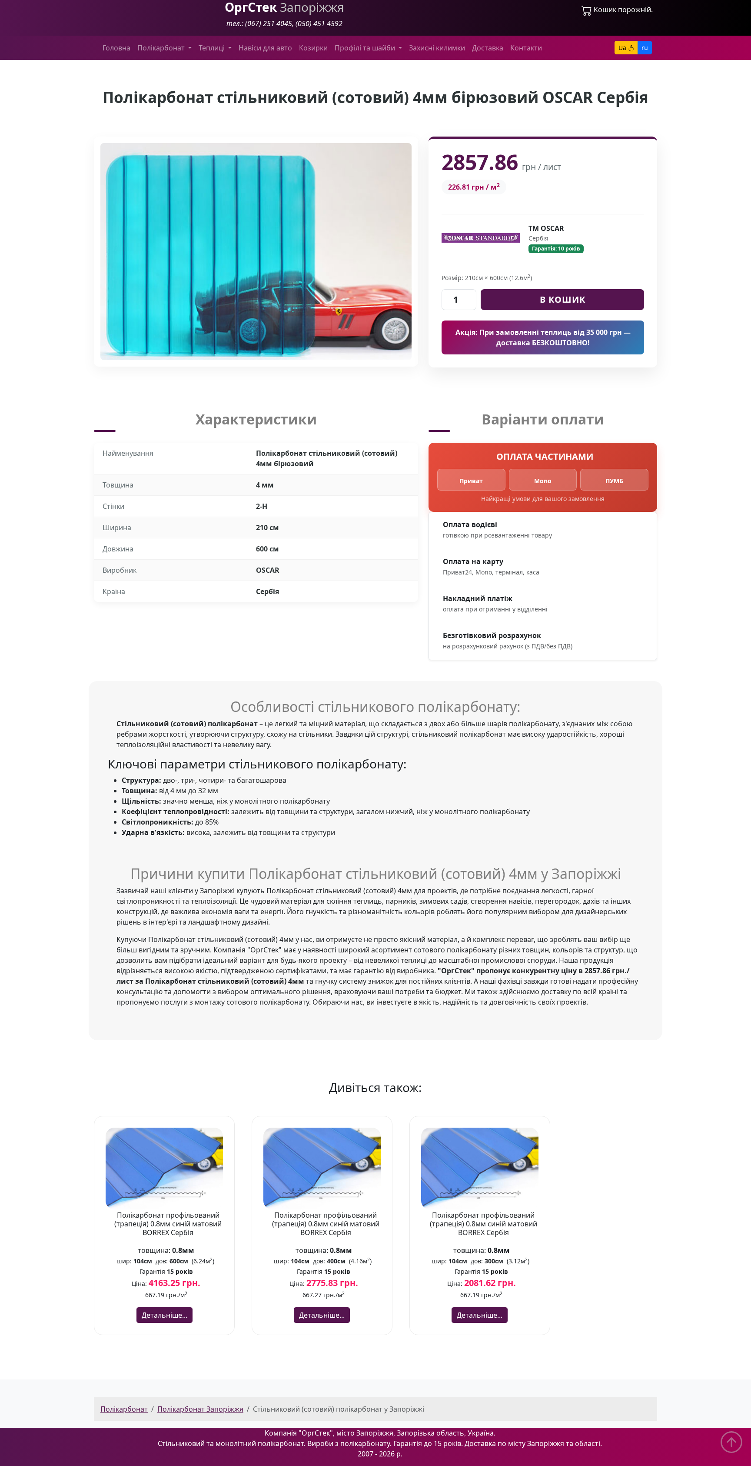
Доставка (487, 48)
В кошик (562, 299)
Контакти (526, 48)
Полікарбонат (124, 1409)
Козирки (313, 48)
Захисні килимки (437, 48)
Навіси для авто (265, 48)
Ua (623, 47)
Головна (116, 48)
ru (644, 47)
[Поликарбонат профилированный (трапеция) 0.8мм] (164, 1167)
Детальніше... (164, 1315)
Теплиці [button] (212, 48)
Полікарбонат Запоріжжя (200, 1409)
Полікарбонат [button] (161, 48)
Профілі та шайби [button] (366, 48)
